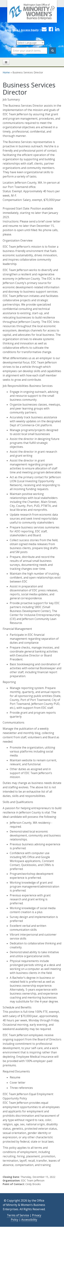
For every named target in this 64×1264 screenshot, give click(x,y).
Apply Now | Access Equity (22, 30)
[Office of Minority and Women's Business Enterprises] (32, 13)
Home (6, 72)
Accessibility (29, 1220)
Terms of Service (18, 1215)
